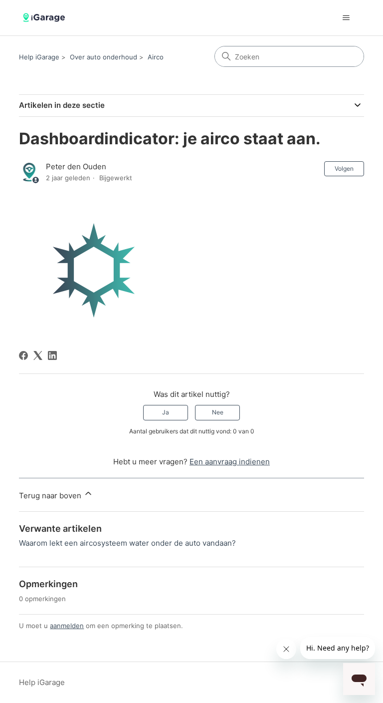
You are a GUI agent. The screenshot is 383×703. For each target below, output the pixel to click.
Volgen (344, 168)
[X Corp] (37, 355)
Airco (156, 57)
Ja (165, 412)
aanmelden (67, 626)
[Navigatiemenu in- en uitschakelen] (346, 18)
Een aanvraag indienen (230, 461)
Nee (217, 412)
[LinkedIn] (52, 355)
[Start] (45, 17)
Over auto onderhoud (103, 57)
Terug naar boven (51, 495)
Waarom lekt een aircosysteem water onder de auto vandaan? (127, 543)
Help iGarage (39, 57)
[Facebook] (23, 355)
